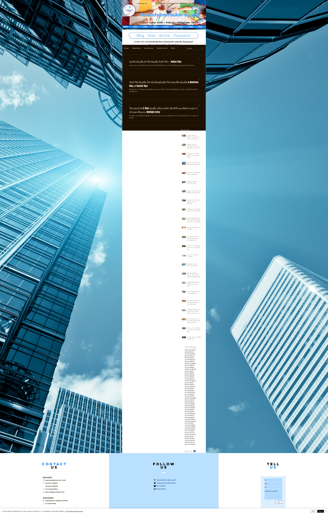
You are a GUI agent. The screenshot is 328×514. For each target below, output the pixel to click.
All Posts (126, 48)
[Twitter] (154, 483)
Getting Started (136, 48)
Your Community (148, 48)
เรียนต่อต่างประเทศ (161, 48)
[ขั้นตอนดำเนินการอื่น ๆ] (200, 59)
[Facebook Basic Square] (195, 451)
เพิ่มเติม (173, 48)
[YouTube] (154, 486)
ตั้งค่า (313, 511)
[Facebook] (154, 480)
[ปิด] (326, 511)
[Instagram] (154, 489)
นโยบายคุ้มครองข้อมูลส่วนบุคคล (74, 511)
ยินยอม (320, 511)
